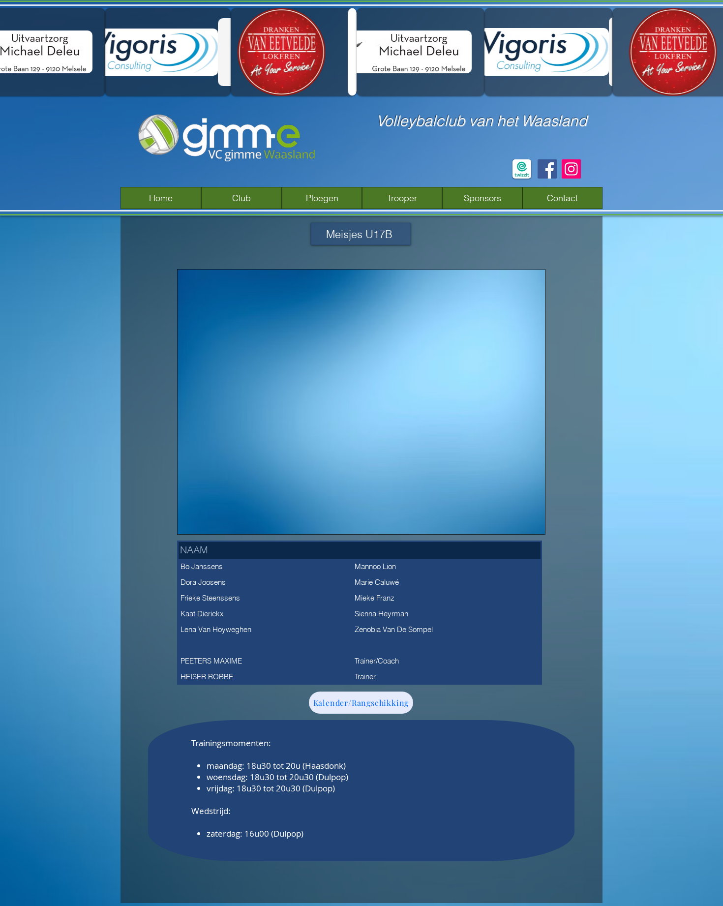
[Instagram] (571, 169)
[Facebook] (547, 169)
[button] (241, 198)
